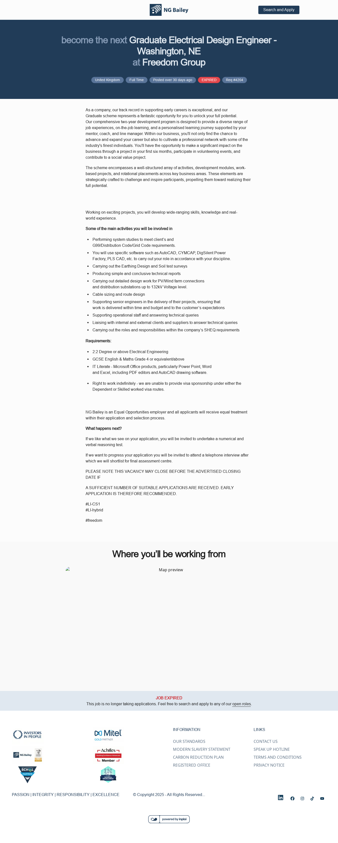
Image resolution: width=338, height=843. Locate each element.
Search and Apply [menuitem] (278, 9)
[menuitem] (169, 10)
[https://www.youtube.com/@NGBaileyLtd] (322, 798)
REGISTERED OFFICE (191, 765)
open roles (241, 704)
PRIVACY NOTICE (269, 765)
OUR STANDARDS (189, 741)
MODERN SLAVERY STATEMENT (201, 749)
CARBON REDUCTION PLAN (198, 757)
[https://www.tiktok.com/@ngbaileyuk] (312, 798)
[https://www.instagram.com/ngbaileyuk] (302, 798)
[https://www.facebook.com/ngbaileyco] (292, 798)
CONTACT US (266, 741)
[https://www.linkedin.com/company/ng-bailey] (281, 797)
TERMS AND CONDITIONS (278, 757)
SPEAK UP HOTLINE (272, 749)
